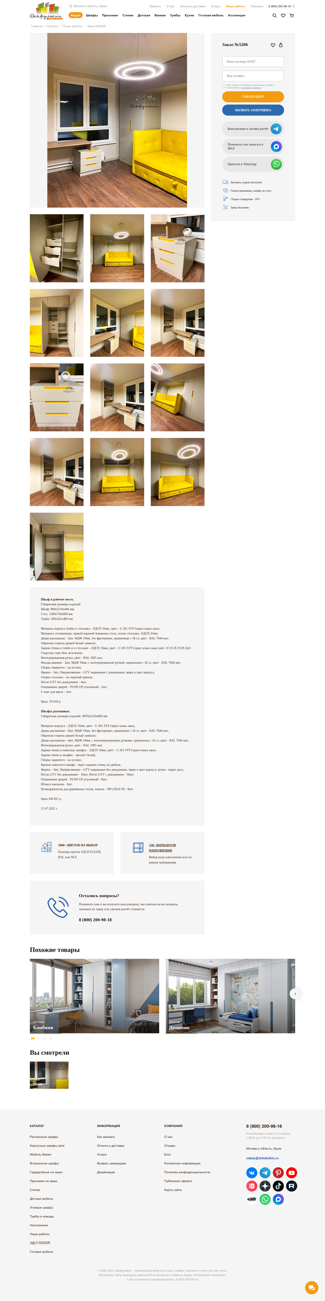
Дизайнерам (106, 1172)
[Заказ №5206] (49, 1063)
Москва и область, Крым (90, 6)
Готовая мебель (211, 15)
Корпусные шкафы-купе (47, 1145)
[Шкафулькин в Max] (278, 1199)
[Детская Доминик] (230, 996)
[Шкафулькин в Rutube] (291, 1186)
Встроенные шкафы (44, 1163)
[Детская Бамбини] (94, 996)
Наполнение (39, 1225)
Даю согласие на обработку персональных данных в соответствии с (251, 86)
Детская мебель (41, 1198)
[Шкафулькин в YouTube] (291, 1172)
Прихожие (110, 15)
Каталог (52, 26)
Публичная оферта (178, 1181)
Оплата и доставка (192, 6)
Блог (167, 1154)
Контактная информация (182, 1163)
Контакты (257, 6)
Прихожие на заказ (43, 1181)
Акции (75, 15)
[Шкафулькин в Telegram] (265, 1172)
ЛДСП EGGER (40, 1242)
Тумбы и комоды (42, 1216)
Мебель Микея (40, 1154)
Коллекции (236, 15)
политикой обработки (251, 87)
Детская (144, 15)
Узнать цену (253, 96)
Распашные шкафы (44, 1136)
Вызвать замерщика (111, 1163)
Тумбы (175, 15)
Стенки (127, 15)
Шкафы (92, 15)
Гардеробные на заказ (46, 1172)
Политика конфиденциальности (187, 1172)
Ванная (160, 15)
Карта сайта (173, 1189)
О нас (170, 6)
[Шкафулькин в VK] (251, 1172)
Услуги (215, 6)
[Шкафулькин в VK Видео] (251, 1186)
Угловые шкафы (41, 1207)
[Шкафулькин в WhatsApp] (265, 1199)
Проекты (155, 6)
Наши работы (235, 6)
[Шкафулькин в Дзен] (265, 1186)
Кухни (189, 15)
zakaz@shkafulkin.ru (262, 1158)
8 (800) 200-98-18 (279, 6)
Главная (37, 26)
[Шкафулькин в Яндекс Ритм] (251, 1199)
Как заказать (106, 1136)
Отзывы (169, 1145)
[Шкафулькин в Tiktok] (278, 1186)
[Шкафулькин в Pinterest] (278, 1172)
